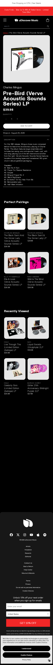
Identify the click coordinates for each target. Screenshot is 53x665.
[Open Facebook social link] (11, 535)
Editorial (28, 556)
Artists (28, 546)
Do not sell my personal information (28, 587)
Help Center (28, 570)
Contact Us (28, 563)
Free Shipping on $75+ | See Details (26, 3)
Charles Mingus (12, 87)
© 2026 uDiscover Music (28, 540)
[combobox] (26, 26)
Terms (28, 581)
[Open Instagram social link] (25, 535)
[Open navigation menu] (5, 20)
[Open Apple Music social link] (38, 535)
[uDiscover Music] (26, 20)
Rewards (28, 553)
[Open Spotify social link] (45, 535)
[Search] (48, 26)
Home (5, 33)
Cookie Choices (28, 591)
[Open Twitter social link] (18, 535)
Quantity (7, 114)
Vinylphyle (28, 550)
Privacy (28, 584)
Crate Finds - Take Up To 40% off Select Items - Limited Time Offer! (26, 11)
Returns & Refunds (28, 573)
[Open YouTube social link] (31, 535)
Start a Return (28, 566)
